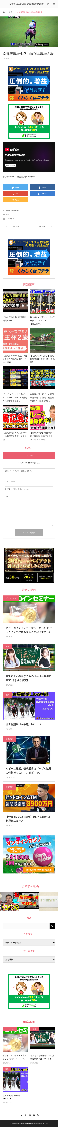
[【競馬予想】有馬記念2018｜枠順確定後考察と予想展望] (15, 417)
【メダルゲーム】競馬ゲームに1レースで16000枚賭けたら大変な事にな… (15, 397)
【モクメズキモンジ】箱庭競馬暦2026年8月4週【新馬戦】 (42, 359)
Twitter (21, 1115)
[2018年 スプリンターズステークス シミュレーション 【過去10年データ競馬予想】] (42, 301)
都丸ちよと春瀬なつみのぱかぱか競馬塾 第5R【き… (42, 1057)
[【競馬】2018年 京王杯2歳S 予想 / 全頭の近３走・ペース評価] (15, 340)
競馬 (10, 12)
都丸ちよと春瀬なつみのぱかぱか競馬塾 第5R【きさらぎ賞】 (28, 678)
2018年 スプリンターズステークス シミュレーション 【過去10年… (42, 320)
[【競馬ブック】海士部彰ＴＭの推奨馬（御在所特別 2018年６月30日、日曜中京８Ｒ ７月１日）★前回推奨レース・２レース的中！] (42, 417)
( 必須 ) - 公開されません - (17, 489)
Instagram (29, 1115)
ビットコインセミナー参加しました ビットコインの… (15, 1057)
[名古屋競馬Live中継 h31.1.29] (15, 1079)
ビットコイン (11, 598)
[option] (9, 901)
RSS (37, 1115)
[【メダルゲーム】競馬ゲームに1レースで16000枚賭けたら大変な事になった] (15, 378)
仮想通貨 (9, 739)
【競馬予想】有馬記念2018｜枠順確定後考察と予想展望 (15, 436)
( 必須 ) (10, 481)
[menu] (54, 4)
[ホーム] (4, 12)
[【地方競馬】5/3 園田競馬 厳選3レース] (15, 301)
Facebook (25, 1115)
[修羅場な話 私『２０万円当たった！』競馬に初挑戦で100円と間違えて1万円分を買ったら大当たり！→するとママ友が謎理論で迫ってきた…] (42, 378)
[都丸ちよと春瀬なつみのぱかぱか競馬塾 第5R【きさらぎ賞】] (42, 1039)
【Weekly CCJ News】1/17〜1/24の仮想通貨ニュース (28, 818)
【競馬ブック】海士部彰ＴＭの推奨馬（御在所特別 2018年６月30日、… (42, 436)
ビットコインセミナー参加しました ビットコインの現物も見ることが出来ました (29, 630)
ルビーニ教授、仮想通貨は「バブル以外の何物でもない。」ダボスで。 (28, 770)
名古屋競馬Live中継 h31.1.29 (23, 724)
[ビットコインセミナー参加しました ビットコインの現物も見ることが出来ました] (15, 1039)
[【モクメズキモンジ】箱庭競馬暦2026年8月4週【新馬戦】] (42, 340)
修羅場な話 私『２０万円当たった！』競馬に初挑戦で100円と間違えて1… (42, 397)
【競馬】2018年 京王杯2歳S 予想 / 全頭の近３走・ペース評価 (15, 359)
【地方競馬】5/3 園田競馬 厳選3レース (14, 319)
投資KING (15, 210)
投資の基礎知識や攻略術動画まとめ (29, 4)
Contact (33, 1115)
